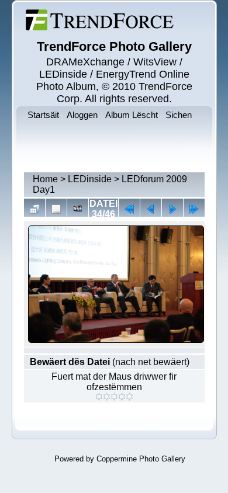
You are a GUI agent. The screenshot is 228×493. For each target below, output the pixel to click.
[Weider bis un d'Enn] (194, 209)
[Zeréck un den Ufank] (129, 209)
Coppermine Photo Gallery (140, 458)
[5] (129, 397)
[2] (106, 397)
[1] (99, 397)
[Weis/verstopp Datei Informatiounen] (56, 209)
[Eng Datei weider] (150, 209)
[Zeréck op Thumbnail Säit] (34, 209)
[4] (122, 397)
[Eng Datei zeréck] (172, 209)
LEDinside (90, 179)
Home (45, 179)
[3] (114, 397)
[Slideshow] (77, 209)
